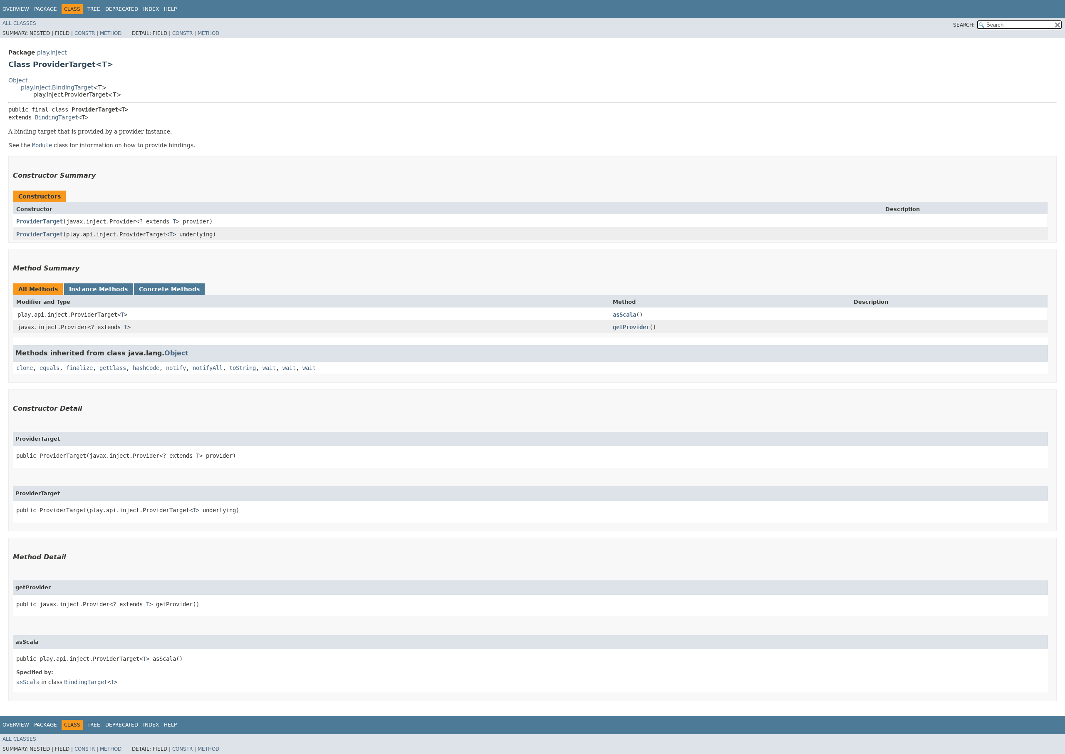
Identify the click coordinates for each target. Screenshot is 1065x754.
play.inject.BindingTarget (57, 87)
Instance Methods (98, 289)
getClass (112, 368)
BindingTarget (56, 117)
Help (170, 9)
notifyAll (208, 368)
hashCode (146, 368)
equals (49, 368)
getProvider (631, 327)
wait (269, 368)
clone (24, 368)
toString (242, 368)
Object (17, 80)
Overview (15, 9)
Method (110, 33)
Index (151, 9)
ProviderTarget (39, 221)
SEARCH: (964, 25)
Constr (84, 33)
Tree (93, 9)
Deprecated (121, 9)
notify (176, 368)
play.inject (52, 52)
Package (45, 9)
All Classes (19, 23)
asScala (624, 314)
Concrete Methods (169, 289)
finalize (79, 368)
